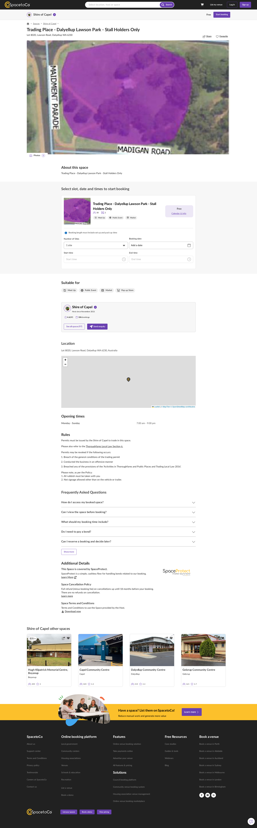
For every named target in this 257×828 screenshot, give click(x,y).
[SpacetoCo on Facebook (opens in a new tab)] (201, 795)
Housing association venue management (131, 794)
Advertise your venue (123, 758)
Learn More (67, 577)
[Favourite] (68, 638)
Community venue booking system (129, 787)
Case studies (170, 744)
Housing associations (71, 758)
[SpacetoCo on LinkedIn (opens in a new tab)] (213, 795)
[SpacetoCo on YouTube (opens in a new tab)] (207, 795)
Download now (73, 611)
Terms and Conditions (37, 758)
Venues (64, 765)
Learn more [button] (67, 596)
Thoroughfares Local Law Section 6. (104, 446)
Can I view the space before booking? (83, 512)
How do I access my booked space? (82, 502)
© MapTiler (165, 406)
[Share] (63, 638)
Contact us (32, 787)
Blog (167, 765)
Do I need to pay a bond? (76, 532)
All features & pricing (122, 765)
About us (31, 744)
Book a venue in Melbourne (212, 773)
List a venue (66, 788)
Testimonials (32, 773)
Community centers (70, 751)
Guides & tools (171, 751)
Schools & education (70, 773)
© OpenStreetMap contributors (182, 406)
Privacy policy (33, 765)
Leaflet (157, 406)
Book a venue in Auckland (211, 758)
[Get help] (251, 821)
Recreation (66, 780)
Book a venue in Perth (209, 744)
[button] (128, 97)
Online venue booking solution (127, 744)
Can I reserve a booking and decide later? (86, 541)
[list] (42, 765)
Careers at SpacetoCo (37, 780)
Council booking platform (124, 780)
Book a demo (67, 795)
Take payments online (123, 751)
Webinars (169, 758)
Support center (34, 751)
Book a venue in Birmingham (212, 787)
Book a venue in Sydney (210, 765)
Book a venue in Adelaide (210, 751)
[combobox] (96, 245)
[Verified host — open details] (54, 14)
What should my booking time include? (84, 522)
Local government (69, 744)
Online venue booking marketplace (129, 801)
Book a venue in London (210, 780)
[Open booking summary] (202, 5)
